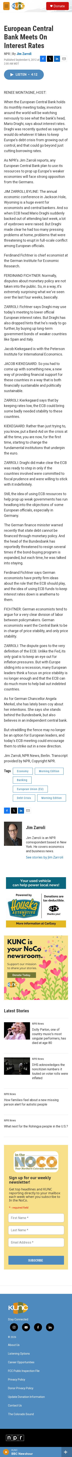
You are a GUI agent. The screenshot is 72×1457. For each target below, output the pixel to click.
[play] (6, 1452)
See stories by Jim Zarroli (44, 857)
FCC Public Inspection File (24, 1371)
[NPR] (15, 1438)
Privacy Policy (16, 1379)
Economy (23, 771)
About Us (14, 1345)
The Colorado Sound (21, 1414)
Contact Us (15, 1405)
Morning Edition (49, 771)
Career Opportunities (21, 1362)
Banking (22, 780)
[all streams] (66, 1452)
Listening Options (19, 1353)
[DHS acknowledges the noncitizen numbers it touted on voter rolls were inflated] (17, 1066)
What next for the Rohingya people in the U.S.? (36, 1126)
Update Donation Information (26, 1396)
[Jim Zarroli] (13, 834)
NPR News (38, 1023)
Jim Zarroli (24, 54)
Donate (59, 6)
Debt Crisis (24, 798)
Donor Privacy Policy (20, 1388)
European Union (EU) (30, 789)
